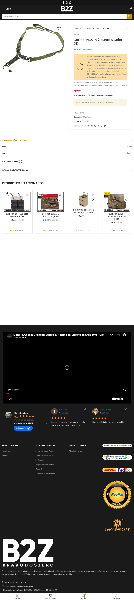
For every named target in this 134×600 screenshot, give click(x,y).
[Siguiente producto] (126, 28)
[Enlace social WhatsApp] (70, 2)
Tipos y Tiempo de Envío (45, 455)
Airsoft (5, 455)
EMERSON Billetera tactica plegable (50, 215)
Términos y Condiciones (45, 473)
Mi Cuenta (39, 460)
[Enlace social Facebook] (63, 2)
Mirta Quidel (105, 409)
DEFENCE (86, 121)
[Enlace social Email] (91, 126)
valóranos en (21, 428)
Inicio (76, 28)
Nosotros (6, 451)
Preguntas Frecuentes (44, 464)
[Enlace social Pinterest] (95, 126)
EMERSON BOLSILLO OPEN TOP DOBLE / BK (17, 215)
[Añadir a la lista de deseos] (27, 195)
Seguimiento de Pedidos (45, 451)
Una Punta (106, 28)
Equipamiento (85, 28)
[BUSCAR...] (129, 16)
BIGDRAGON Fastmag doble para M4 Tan (83, 211)
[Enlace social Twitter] (88, 126)
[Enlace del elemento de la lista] (67, 582)
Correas (96, 28)
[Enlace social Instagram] (67, 2)
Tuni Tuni (63, 409)
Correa (76, 34)
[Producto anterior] (121, 28)
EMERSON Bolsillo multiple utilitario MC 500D (117, 216)
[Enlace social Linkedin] (98, 126)
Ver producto (27, 200)
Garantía (39, 469)
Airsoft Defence (75, 451)
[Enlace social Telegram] (105, 126)
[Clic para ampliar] (6, 68)
